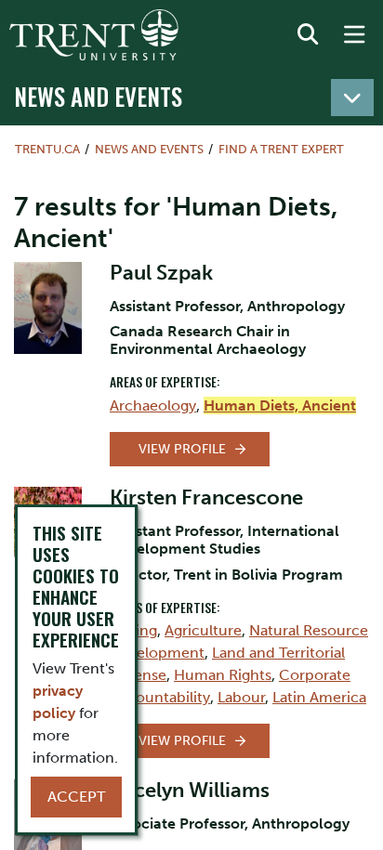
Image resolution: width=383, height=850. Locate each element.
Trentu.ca (47, 149)
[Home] (93, 34)
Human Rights (222, 675)
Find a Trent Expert (281, 149)
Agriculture (203, 630)
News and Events (98, 96)
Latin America (319, 697)
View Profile (182, 449)
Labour (241, 697)
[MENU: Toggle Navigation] (354, 35)
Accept (76, 796)
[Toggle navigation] (352, 97)
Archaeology (153, 405)
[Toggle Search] (307, 35)
